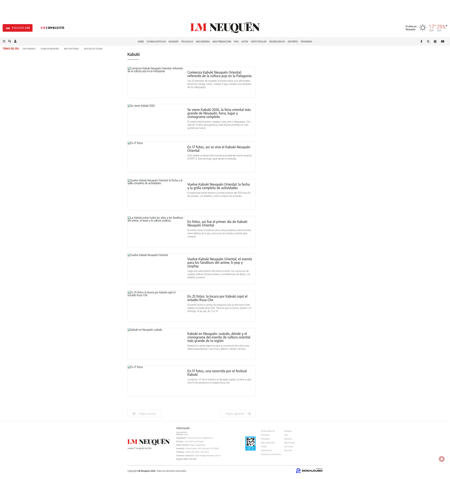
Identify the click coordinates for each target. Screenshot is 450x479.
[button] (4, 41)
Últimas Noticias (156, 41)
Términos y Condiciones (270, 454)
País (236, 41)
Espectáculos (258, 41)
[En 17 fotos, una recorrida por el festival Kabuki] (156, 381)
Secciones (288, 447)
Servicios (288, 450)
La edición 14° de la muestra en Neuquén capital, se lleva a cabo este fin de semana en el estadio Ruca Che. (219, 381)
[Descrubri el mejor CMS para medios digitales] (309, 472)
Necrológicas (277, 41)
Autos (244, 41)
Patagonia (306, 41)
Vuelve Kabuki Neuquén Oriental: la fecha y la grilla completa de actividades (218, 186)
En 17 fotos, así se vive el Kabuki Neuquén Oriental (218, 149)
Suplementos (266, 450)
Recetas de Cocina (93, 49)
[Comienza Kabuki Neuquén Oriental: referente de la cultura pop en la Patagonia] (156, 82)
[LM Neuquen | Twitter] (429, 41)
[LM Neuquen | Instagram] (436, 41)
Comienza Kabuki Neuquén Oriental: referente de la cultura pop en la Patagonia (219, 74)
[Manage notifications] (442, 459)
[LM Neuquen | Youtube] (443, 41)
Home (141, 41)
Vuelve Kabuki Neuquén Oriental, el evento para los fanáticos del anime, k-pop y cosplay (219, 262)
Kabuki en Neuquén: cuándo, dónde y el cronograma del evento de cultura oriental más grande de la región (218, 337)
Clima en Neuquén (50, 49)
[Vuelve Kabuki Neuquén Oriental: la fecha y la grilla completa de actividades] (156, 194)
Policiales (187, 41)
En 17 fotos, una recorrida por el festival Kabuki (217, 373)
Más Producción (222, 41)
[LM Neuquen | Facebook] (422, 41)
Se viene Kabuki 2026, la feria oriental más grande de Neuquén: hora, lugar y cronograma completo (219, 113)
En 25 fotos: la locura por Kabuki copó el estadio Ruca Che (217, 298)
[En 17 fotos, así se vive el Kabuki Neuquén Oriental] (156, 157)
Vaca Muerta (28, 49)
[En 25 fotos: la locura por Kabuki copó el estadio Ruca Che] (156, 306)
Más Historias (71, 49)
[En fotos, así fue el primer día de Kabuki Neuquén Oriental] (156, 231)
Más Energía (203, 41)
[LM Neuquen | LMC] (52, 28)
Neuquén (173, 41)
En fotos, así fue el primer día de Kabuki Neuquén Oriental (217, 223)
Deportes (293, 41)
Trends (264, 447)
